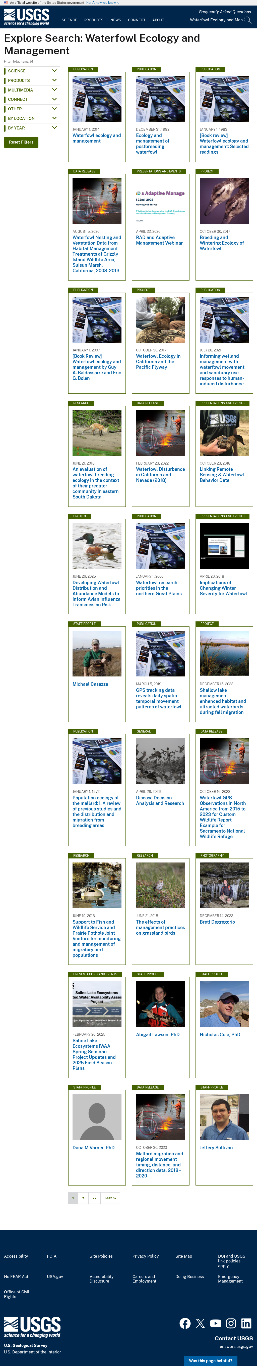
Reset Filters (21, 142)
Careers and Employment (144, 1279)
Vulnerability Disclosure (102, 1279)
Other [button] (15, 109)
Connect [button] (18, 99)
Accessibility (16, 1256)
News (115, 20)
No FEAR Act (16, 1276)
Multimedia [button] (20, 90)
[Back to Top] (239, 1348)
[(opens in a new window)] (185, 1323)
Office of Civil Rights (16, 1294)
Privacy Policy (146, 1256)
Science (69, 20)
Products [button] (19, 80)
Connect (136, 20)
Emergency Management (230, 1279)
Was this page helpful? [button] (210, 1360)
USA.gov (55, 1276)
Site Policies (101, 1256)
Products (93, 20)
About (158, 20)
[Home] (26, 24)
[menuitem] (69, 17)
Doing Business (189, 1276)
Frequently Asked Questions (225, 12)
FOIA (51, 1256)
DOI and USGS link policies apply (231, 1261)
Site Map (183, 1256)
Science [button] (17, 71)
